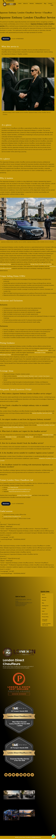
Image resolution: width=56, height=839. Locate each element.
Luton (36, 376)
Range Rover (29, 437)
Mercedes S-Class (5, 264)
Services (32, 3)
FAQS (52, 5)
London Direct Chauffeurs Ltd (12, 516)
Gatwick (25, 376)
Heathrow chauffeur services (46, 425)
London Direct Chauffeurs (13, 662)
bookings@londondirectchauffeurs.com (19, 489)
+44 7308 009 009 (13, 487)
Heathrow (20, 376)
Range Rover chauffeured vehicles (41, 264)
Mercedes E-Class (42, 350)
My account (45, 614)
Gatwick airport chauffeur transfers (13, 427)
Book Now (6, 38)
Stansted (31, 376)
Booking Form (39, 3)
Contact (50, 3)
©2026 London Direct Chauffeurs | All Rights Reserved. (28, 837)
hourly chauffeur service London (42, 413)
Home (19, 3)
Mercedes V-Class (5, 354)
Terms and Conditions (44, 620)
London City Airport (44, 376)
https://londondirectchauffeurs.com (19, 491)
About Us (25, 3)
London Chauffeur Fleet (24, 495)
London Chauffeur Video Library (46, 624)
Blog (45, 3)
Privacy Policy (45, 616)
